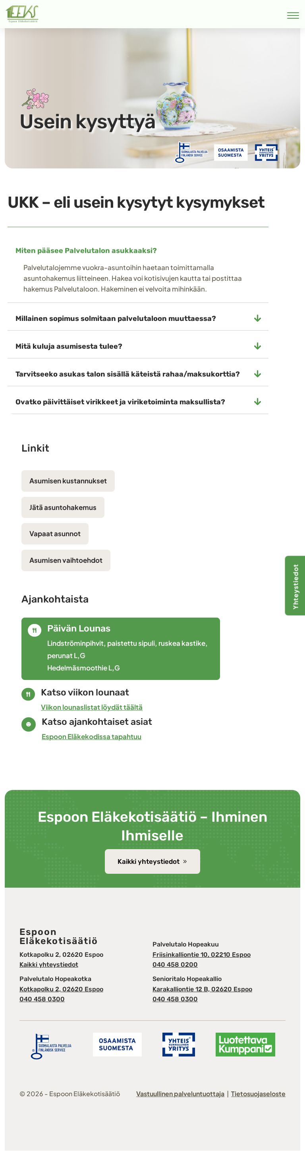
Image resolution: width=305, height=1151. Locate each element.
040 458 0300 (42, 999)
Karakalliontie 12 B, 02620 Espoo (202, 989)
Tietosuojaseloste (258, 1093)
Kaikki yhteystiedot (149, 861)
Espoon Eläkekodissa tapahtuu (91, 736)
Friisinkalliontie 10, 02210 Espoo (201, 954)
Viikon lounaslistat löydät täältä (92, 707)
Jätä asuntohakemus (63, 507)
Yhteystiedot (295, 587)
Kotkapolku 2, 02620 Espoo (61, 989)
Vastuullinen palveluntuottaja (180, 1093)
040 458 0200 (175, 964)
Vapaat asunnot (55, 533)
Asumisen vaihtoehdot (65, 560)
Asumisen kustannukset (68, 480)
